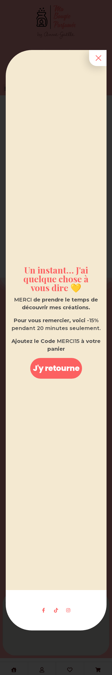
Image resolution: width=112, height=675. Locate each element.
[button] (56, 368)
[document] (56, 337)
